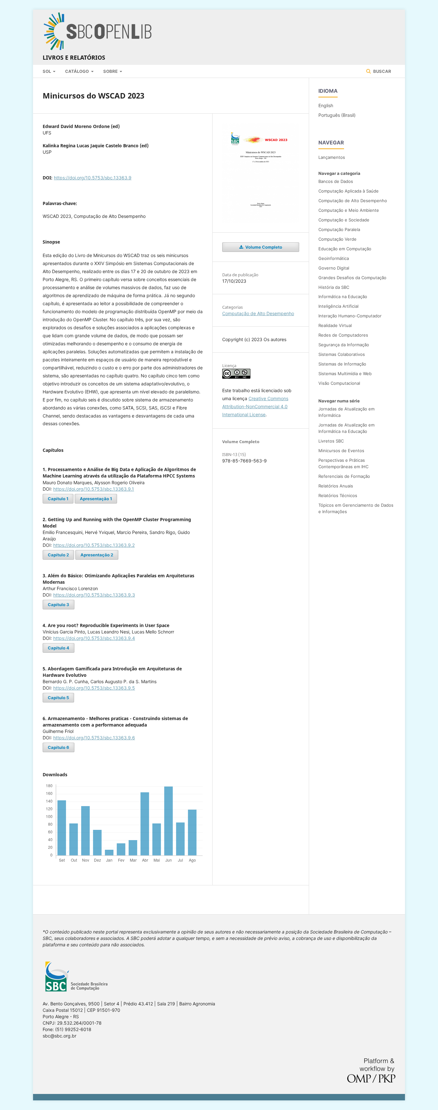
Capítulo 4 (58, 647)
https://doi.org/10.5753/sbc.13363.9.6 (94, 737)
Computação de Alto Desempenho (258, 313)
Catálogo (77, 71)
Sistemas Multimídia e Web (345, 373)
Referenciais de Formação (344, 476)
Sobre (111, 71)
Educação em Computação (344, 248)
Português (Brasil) (337, 115)
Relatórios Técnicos (337, 495)
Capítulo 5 (58, 697)
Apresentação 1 (96, 498)
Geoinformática (333, 258)
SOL (47, 71)
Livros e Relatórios (74, 57)
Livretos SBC (331, 440)
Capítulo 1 (58, 498)
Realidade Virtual (335, 325)
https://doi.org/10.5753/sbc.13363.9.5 (94, 688)
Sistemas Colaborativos (341, 354)
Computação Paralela (339, 229)
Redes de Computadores (343, 335)
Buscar (381, 71)
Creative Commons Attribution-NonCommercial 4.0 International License (255, 406)
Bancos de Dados (335, 181)
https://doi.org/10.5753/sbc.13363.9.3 (94, 595)
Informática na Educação (342, 296)
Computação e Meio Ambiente (348, 210)
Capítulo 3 (58, 604)
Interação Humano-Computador (350, 315)
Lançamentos (331, 157)
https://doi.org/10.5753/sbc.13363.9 (92, 177)
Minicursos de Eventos (341, 450)
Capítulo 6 (58, 747)
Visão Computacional (339, 383)
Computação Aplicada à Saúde (348, 191)
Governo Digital (333, 268)
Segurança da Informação (343, 344)
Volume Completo (263, 247)
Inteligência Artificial (338, 306)
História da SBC (333, 287)
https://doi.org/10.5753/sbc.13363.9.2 (94, 545)
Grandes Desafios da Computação (352, 277)
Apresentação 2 (96, 554)
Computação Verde (337, 239)
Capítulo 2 (58, 554)
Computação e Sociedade (343, 219)
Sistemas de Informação (342, 363)
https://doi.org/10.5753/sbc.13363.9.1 (93, 489)
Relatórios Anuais (335, 485)
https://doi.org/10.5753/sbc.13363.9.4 (94, 638)
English (325, 105)
